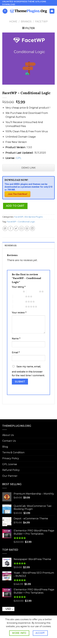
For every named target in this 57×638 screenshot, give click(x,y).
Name (16, 338)
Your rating (18, 287)
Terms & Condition (13, 452)
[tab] (28, 245)
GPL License (9, 464)
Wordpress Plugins (33, 217)
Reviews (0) (10, 245)
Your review (19, 312)
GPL (18, 158)
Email (16, 352)
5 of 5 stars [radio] (19, 306)
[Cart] (52, 11)
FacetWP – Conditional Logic (21, 222)
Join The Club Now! (17, 194)
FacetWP (41, 21)
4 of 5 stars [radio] (19, 301)
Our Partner (9, 475)
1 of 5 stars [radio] (16, 291)
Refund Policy (11, 470)
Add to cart (15, 205)
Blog (5, 446)
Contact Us (9, 440)
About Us (8, 435)
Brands (26, 21)
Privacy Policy (10, 458)
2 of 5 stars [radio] (33, 291)
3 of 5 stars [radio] (19, 296)
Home (13, 21)
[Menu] (5, 11)
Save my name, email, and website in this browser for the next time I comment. (28, 371)
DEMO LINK (28, 167)
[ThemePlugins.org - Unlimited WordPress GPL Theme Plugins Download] (28, 11)
